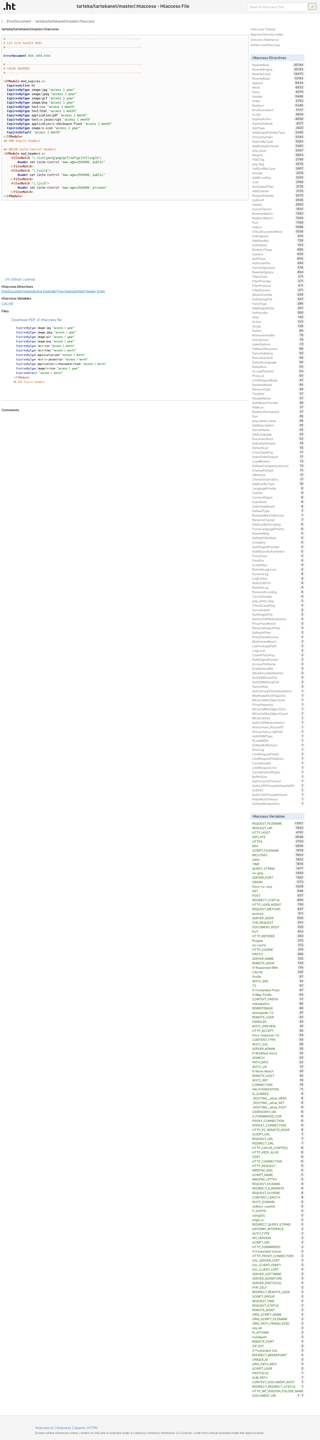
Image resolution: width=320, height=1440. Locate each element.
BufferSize (278, 777)
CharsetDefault (278, 470)
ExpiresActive (32, 291)
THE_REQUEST (278, 922)
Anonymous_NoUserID (278, 727)
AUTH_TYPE (278, 1233)
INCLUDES (278, 855)
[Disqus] (125, 480)
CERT (278, 1157)
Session (278, 254)
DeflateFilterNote (278, 538)
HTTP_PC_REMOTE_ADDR (278, 1130)
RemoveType (278, 389)
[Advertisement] (125, 238)
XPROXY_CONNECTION (278, 1125)
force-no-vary (278, 886)
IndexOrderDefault (278, 457)
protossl (278, 913)
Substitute (278, 502)
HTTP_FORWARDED (278, 1247)
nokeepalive (278, 1004)
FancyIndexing (278, 353)
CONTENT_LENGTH (278, 1197)
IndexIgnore (278, 236)
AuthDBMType (278, 736)
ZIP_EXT (278, 1346)
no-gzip (278, 873)
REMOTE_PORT (278, 1341)
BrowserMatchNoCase (278, 515)
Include (278, 173)
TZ (278, 986)
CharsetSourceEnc (278, 479)
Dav (278, 416)
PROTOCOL (278, 1373)
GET (278, 891)
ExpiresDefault (74, 291)
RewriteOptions (278, 272)
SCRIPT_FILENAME (278, 850)
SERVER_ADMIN (278, 1049)
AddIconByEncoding (278, 524)
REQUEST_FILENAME (278, 823)
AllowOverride (278, 295)
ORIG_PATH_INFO (278, 1364)
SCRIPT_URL (278, 1134)
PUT (278, 931)
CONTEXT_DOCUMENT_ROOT (278, 1382)
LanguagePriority (278, 488)
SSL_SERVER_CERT (278, 1260)
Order (278, 101)
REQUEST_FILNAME (278, 1184)
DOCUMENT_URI (276, 1395)
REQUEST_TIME (278, 1301)
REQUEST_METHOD (278, 909)
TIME (278, 864)
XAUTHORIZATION (278, 1089)
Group (278, 326)
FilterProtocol (278, 286)
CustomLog (278, 574)
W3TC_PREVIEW (278, 1026)
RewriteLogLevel (278, 569)
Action (278, 322)
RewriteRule (278, 65)
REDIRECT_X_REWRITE (278, 1188)
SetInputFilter (278, 632)
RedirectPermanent (278, 412)
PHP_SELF (278, 1287)
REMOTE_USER (278, 1017)
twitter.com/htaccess (265, 45)
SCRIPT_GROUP (278, 1296)
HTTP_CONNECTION (278, 1161)
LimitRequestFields (278, 754)
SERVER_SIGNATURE (278, 1278)
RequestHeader (278, 195)
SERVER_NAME (278, 958)
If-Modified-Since (278, 1053)
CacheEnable (278, 763)
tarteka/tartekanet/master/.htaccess (64, 21)
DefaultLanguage (278, 362)
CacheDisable (278, 596)
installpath (278, 1337)
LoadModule (278, 461)
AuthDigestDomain (278, 659)
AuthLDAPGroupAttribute (278, 795)
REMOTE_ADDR (278, 963)
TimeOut (278, 394)
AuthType (278, 259)
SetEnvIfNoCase (278, 168)
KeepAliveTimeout (278, 799)
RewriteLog (278, 587)
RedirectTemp (278, 250)
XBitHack (278, 475)
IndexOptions (278, 344)
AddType (278, 128)
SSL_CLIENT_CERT (278, 1269)
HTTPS (278, 841)
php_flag (278, 164)
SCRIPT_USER (278, 1368)
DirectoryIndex (278, 137)
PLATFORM (278, 1332)
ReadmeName (278, 385)
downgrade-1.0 (278, 1013)
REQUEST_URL (278, 1139)
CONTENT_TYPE (278, 1040)
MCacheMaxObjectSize (278, 709)
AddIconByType (278, 484)
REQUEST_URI (278, 828)
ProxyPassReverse (278, 637)
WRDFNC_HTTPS (278, 1179)
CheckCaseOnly (278, 605)
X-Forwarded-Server (278, 1251)
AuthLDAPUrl (278, 583)
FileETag (278, 159)
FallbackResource (278, 349)
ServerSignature (278, 268)
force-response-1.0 (278, 1035)
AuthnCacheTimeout (278, 781)
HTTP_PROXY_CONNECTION (278, 1256)
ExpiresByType (53, 291)
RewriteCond (278, 74)
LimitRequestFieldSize (278, 759)
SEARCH (278, 1058)
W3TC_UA (278, 1067)
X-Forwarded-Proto (278, 990)
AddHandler (278, 240)
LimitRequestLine (278, 768)
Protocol (278, 376)
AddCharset (278, 191)
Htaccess (63, 1428)
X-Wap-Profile (278, 995)
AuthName (278, 245)
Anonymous (278, 340)
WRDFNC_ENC (278, 1170)
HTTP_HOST (278, 832)
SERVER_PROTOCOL (278, 1283)
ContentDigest (278, 497)
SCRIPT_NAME (278, 1175)
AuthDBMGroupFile (278, 682)
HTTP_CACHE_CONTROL (278, 1148)
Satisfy (278, 204)
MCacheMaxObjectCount (278, 713)
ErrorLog (278, 750)
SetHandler (278, 313)
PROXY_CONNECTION (278, 1121)
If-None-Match (278, 1071)
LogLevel (278, 650)
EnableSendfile (278, 668)
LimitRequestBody (278, 380)
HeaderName (278, 398)
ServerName (278, 430)
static (278, 859)
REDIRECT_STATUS (278, 900)
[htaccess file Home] (10, 6)
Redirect (278, 105)
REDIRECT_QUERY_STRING (278, 1224)
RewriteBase (278, 78)
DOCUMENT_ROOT (278, 927)
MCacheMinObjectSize (278, 700)
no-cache (278, 945)
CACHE (7, 304)
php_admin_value (278, 421)
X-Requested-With (278, 968)
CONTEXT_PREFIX (278, 999)
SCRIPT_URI (278, 1242)
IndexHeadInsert (278, 506)
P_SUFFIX (278, 1211)
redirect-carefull (278, 1206)
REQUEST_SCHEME (278, 1193)
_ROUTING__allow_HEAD (278, 1098)
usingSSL (278, 1215)
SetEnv (278, 227)
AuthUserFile (278, 263)
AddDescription (278, 425)
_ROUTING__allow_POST (278, 1107)
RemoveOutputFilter (278, 628)
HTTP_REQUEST (278, 1166)
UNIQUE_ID (278, 1359)
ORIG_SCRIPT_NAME (278, 1314)
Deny (278, 92)
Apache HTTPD (86, 1428)
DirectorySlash (278, 358)
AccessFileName (278, 664)
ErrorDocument (19, 21)
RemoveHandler (278, 335)
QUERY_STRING (278, 868)
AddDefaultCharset (278, 146)
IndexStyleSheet (278, 443)
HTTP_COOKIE (278, 949)
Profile (278, 977)
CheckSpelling (278, 452)
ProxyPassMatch (278, 623)
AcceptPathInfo (278, 371)
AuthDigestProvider (278, 547)
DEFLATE (278, 837)
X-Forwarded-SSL (278, 1350)
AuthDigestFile (278, 614)
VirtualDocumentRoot (278, 231)
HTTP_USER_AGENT (278, 904)
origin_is (278, 1220)
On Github (13, 279)
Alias (278, 317)
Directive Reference (265, 40)
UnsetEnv (278, 542)
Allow (278, 87)
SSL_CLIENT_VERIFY (278, 1265)
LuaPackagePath (278, 646)
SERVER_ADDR (278, 918)
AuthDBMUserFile (278, 677)
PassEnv (278, 560)
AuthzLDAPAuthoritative (278, 619)
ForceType (278, 304)
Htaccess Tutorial (263, 29)
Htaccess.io (44, 1428)
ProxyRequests (278, 704)
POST (278, 895)
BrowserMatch (278, 213)
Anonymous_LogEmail (278, 732)
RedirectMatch (278, 218)
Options (278, 83)
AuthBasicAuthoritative (278, 551)
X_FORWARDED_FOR (278, 1116)
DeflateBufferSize (278, 745)
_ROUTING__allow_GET (278, 1103)
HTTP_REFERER (278, 936)
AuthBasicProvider (278, 403)
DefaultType (278, 511)
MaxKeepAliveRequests (278, 695)
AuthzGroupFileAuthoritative (278, 691)
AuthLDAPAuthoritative (278, 723)
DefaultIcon (278, 448)
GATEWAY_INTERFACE (278, 1229)
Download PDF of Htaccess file (37, 320)
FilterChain (278, 277)
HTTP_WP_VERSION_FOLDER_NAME (278, 1391)
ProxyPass (278, 556)
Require (278, 155)
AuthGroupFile (278, 299)
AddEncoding (278, 177)
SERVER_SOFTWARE (278, 1274)
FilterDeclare (278, 290)
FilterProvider (278, 281)
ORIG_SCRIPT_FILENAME (278, 1319)
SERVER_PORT (278, 877)
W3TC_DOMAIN (278, 1202)
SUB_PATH (278, 1377)
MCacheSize (278, 718)
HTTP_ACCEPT (278, 1031)
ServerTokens (278, 209)
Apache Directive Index (267, 34)
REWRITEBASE (278, 1008)
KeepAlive (278, 367)
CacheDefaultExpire (278, 772)
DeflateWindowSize (278, 804)
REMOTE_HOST (278, 1076)
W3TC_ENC (278, 981)
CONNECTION (278, 1085)
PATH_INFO (278, 1062)
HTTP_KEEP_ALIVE (278, 1152)
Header (91, 291)
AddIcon (278, 407)
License (28, 279)
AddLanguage (278, 434)
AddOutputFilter (278, 308)
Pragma (278, 940)
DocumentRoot (278, 439)
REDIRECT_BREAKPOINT (278, 1355)
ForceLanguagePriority (278, 529)
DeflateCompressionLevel (278, 466)
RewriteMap (278, 533)
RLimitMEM (278, 741)
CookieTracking (278, 655)
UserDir (278, 493)
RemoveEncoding (278, 592)
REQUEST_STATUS (278, 1305)
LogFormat (278, 578)
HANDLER (278, 1022)
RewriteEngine (278, 69)
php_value (278, 150)
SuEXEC (278, 790)
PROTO (278, 954)
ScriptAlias (278, 565)
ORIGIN (278, 882)
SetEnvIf (278, 200)
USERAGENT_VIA (278, 1112)
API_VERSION (278, 1238)
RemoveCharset (278, 520)
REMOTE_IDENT (278, 1310)
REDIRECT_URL (278, 1143)
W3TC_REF (278, 1080)
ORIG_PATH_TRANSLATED (278, 1323)
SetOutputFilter (278, 186)
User (278, 182)
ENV (278, 846)
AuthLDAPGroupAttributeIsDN (278, 786)
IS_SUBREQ (278, 1094)
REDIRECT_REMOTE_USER (278, 1292)
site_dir (278, 1328)
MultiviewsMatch (278, 641)
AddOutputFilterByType (278, 132)
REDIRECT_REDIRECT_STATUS (278, 1386)
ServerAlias (278, 686)
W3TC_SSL (278, 1044)
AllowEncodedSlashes (278, 673)
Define (278, 331)
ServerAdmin (278, 610)
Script (100, 291)
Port (278, 222)
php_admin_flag (278, 601)
